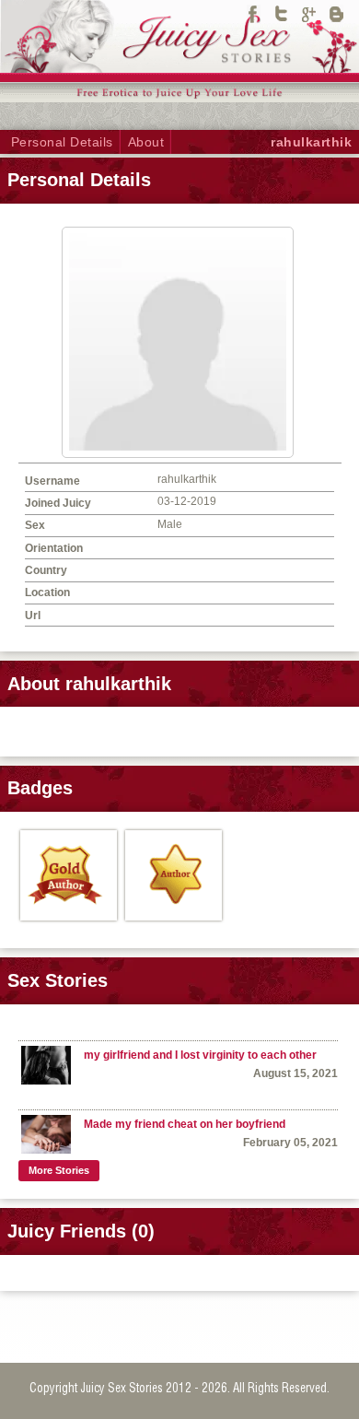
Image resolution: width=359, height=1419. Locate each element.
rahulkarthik (311, 142)
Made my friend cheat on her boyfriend (184, 1124)
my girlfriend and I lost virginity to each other (200, 1055)
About (146, 142)
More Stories (59, 1170)
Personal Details (62, 142)
